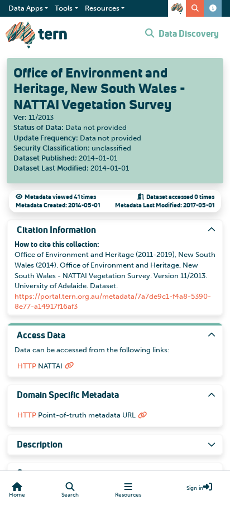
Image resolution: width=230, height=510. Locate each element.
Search (70, 495)
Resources (128, 495)
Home (17, 495)
